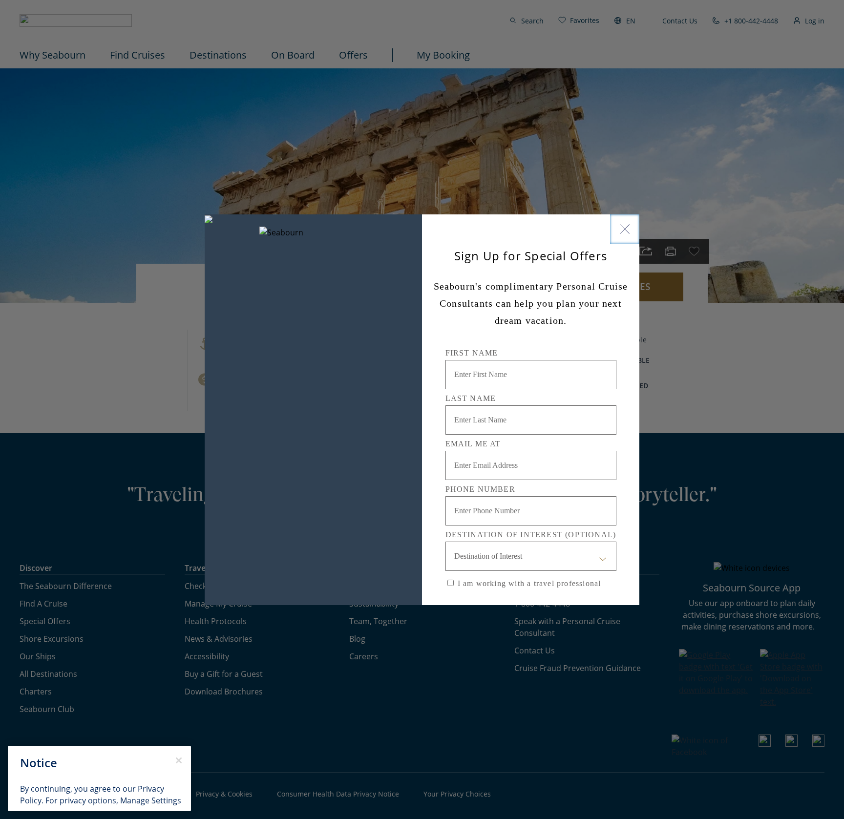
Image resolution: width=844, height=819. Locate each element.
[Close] (624, 229)
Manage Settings (150, 800)
